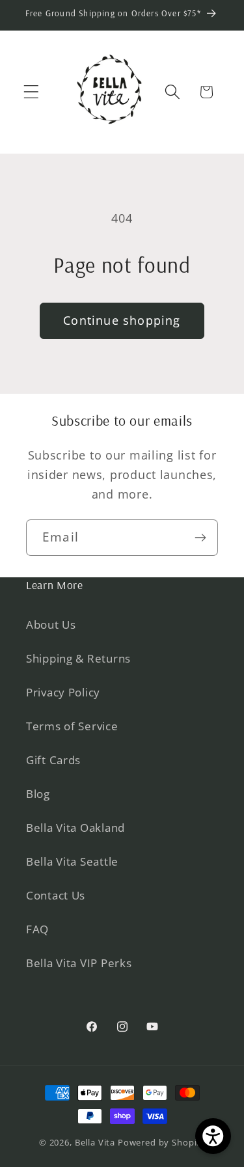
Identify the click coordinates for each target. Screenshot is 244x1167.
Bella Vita (95, 1142)
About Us (51, 624)
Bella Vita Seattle (72, 861)
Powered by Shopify (161, 1142)
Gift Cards (53, 759)
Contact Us (55, 895)
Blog (38, 793)
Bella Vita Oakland (75, 827)
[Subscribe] (200, 537)
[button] (31, 92)
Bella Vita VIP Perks (78, 962)
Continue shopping (121, 320)
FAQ (37, 929)
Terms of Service (72, 726)
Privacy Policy (63, 692)
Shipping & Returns (78, 658)
